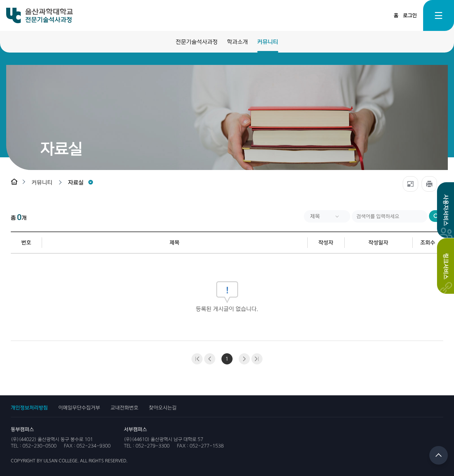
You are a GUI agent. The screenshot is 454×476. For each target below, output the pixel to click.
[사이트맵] (438, 15)
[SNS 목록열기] (410, 184)
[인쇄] (429, 184)
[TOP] (438, 455)
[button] (43, 182)
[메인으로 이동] (18, 182)
